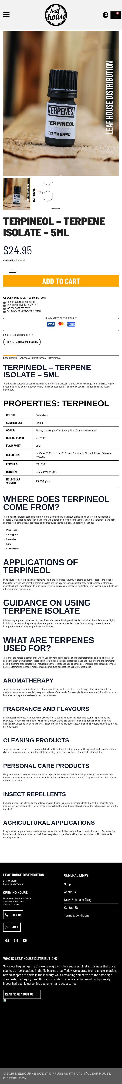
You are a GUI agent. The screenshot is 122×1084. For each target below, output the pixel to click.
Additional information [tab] (32, 358)
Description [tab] (10, 358)
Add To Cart (61, 281)
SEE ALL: (22, 342)
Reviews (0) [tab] (55, 358)
